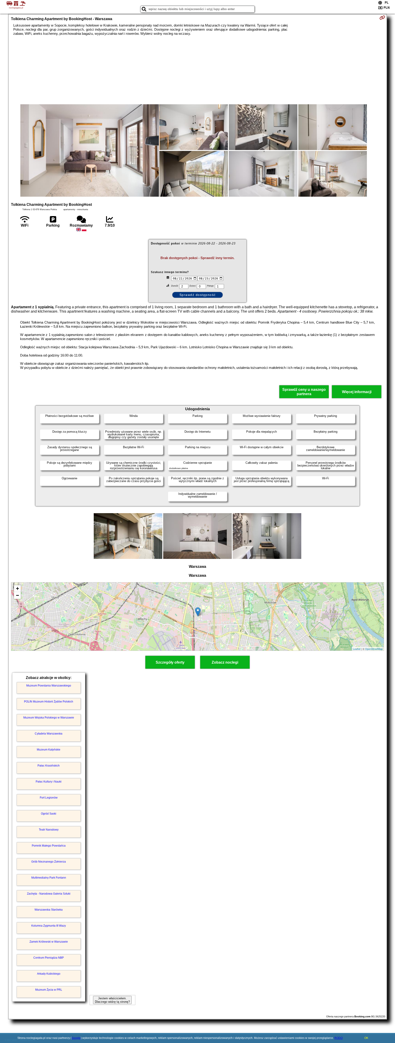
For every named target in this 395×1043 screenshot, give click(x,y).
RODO (338, 1038)
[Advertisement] (197, 70)
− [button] (17, 595)
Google (76, 1038)
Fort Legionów (49, 797)
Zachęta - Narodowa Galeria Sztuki (48, 893)
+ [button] (17, 588)
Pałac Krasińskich (48, 765)
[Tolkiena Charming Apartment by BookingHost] (89, 151)
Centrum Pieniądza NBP (48, 957)
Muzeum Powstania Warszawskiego (48, 685)
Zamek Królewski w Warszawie (48, 941)
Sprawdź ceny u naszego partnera (304, 392)
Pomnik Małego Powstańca (49, 845)
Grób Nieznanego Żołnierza (48, 861)
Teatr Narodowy (49, 829)
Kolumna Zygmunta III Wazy (48, 925)
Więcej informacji (356, 392)
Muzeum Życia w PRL (48, 989)
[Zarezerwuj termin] (382, 17)
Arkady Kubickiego (48, 973)
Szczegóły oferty (170, 662)
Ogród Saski (48, 813)
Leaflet (356, 649)
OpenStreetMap (374, 649)
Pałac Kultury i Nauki (48, 781)
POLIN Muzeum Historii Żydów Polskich (48, 701)
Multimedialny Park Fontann (48, 877)
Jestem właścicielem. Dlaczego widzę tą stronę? (112, 1000)
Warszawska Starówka (49, 909)
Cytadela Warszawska (48, 733)
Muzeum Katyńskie (48, 749)
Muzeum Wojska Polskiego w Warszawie (48, 717)
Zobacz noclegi (225, 662)
